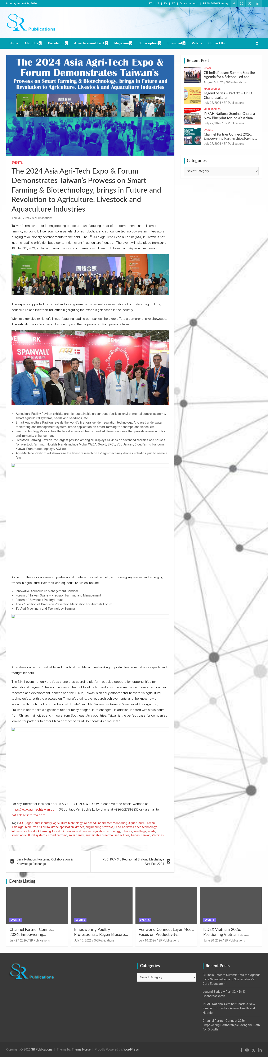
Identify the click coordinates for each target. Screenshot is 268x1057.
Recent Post (198, 61)
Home (13, 43)
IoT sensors (19, 831)
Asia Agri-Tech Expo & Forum (31, 827)
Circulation (56, 43)
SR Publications (42, 218)
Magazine (121, 43)
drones (79, 827)
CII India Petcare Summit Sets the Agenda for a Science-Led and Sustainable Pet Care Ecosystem (229, 77)
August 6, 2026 (214, 82)
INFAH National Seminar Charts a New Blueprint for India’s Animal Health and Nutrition (229, 118)
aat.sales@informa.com (28, 815)
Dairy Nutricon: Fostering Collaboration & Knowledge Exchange (45, 862)
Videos (197, 43)
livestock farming (39, 831)
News (207, 68)
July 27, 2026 (212, 102)
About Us (31, 43)
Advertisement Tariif (89, 43)
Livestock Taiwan (63, 831)
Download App (189, 3)
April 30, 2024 (21, 218)
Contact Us (216, 43)
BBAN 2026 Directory (215, 3)
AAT (22, 823)
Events (17, 162)
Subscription (148, 43)
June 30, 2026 (212, 940)
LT (158, 3)
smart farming (57, 835)
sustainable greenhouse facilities (107, 835)
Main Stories (212, 88)
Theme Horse (81, 1049)
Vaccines (158, 835)
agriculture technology (68, 823)
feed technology (146, 827)
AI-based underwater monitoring (105, 823)
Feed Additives (124, 827)
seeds (151, 831)
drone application (62, 827)
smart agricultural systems (29, 835)
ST (173, 3)
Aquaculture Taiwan (141, 823)
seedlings (140, 831)
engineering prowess (99, 827)
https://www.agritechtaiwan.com (34, 809)
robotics (127, 831)
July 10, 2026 (82, 940)
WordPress (131, 1049)
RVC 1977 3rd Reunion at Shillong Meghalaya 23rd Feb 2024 (133, 862)
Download (175, 43)
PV (165, 3)
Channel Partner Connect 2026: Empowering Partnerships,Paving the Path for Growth (229, 139)
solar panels (77, 835)
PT (150, 3)
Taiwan (146, 835)
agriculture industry (39, 823)
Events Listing (22, 881)
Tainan (135, 835)
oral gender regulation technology (98, 831)
